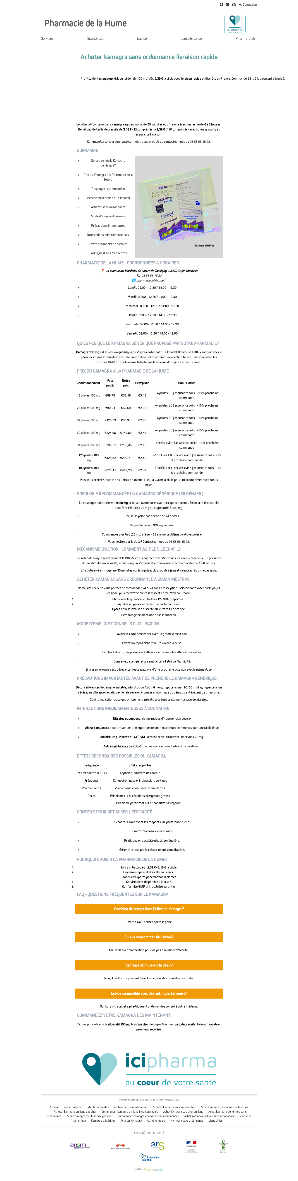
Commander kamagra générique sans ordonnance (148, 1116)
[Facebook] (221, 4)
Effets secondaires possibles (108, 244)
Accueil (54, 1107)
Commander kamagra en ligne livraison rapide (129, 1111)
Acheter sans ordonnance (108, 207)
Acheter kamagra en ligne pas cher (174, 1107)
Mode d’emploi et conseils (108, 216)
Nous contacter (72, 1107)
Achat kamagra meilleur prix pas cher (90, 1116)
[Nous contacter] (227, 4)
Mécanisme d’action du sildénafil (108, 198)
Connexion (249, 4)
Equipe (142, 38)
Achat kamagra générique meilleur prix (224, 1107)
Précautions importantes (108, 225)
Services (47, 38)
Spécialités (95, 38)
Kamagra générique (103, 1120)
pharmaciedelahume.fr (151, 280)
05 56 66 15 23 (200, 141)
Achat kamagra (156, 1120)
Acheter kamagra (131, 1120)
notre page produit (146, 141)
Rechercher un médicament (131, 1107)
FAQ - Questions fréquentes (108, 253)
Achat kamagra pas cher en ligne (183, 1111)
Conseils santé (191, 38)
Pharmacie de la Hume (85, 23)
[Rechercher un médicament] (234, 4)
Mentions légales (98, 1107)
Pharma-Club (245, 38)
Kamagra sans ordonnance (187, 1120)
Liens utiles (216, 1120)
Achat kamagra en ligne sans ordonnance (209, 1116)
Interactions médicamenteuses (108, 235)
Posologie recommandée (108, 189)
